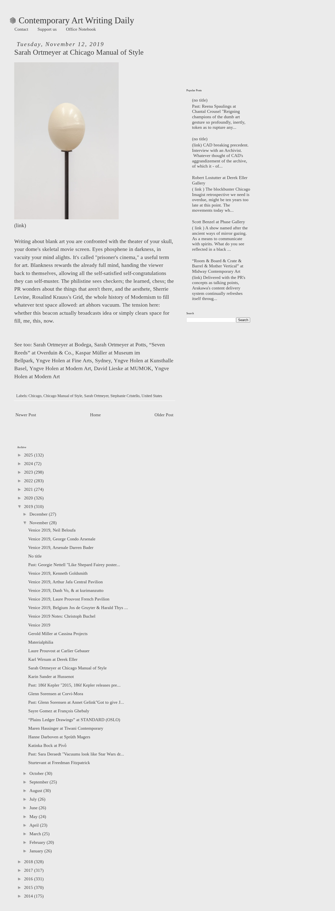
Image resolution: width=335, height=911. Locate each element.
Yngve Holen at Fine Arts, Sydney (73, 361)
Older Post (164, 414)
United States (152, 396)
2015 (29, 887)
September (39, 782)
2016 (29, 878)
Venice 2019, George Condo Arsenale (61, 538)
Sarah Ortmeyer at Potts (120, 345)
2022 (29, 480)
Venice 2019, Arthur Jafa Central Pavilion (65, 581)
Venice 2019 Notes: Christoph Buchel (61, 616)
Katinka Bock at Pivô (47, 745)
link (20, 225)
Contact (21, 29)
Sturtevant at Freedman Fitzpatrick (59, 762)
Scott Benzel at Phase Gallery (218, 221)
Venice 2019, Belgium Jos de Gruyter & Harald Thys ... (78, 607)
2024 (29, 463)
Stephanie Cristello (125, 396)
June (34, 807)
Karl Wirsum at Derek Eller (52, 659)
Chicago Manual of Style (62, 396)
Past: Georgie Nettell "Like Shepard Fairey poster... (74, 564)
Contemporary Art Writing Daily (72, 20)
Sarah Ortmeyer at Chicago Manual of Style (67, 667)
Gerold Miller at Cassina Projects (58, 633)
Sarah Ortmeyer (96, 396)
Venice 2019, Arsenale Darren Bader (60, 547)
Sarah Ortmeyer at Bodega (62, 345)
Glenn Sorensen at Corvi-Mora (55, 693)
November (39, 522)
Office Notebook (81, 29)
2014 (29, 896)
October (37, 773)
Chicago (34, 396)
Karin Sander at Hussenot (51, 676)
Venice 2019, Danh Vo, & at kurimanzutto (65, 590)
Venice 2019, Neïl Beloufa (52, 530)
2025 (29, 455)
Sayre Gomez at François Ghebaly (58, 710)
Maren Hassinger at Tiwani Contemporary (65, 728)
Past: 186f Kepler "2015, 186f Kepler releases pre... (74, 685)
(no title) (199, 100)
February (38, 842)
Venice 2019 (39, 625)
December (39, 514)
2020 (29, 497)
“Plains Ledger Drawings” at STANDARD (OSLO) (74, 719)
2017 (29, 870)
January (36, 850)
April (34, 825)
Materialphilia (40, 642)
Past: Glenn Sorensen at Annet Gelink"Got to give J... (76, 702)
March (35, 833)
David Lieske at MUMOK (123, 368)
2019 (29, 506)
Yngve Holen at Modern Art (60, 368)
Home (95, 414)
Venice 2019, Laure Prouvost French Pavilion (68, 599)
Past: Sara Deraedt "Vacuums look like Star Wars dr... (76, 754)
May (34, 816)
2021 (29, 489)
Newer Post (25, 414)
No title (35, 556)
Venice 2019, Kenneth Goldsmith (58, 573)
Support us (47, 29)
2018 (29, 861)
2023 (29, 472)
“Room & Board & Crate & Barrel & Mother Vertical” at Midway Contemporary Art (217, 266)
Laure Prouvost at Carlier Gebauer (59, 650)
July (33, 799)
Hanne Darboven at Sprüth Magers (59, 736)
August (36, 790)
